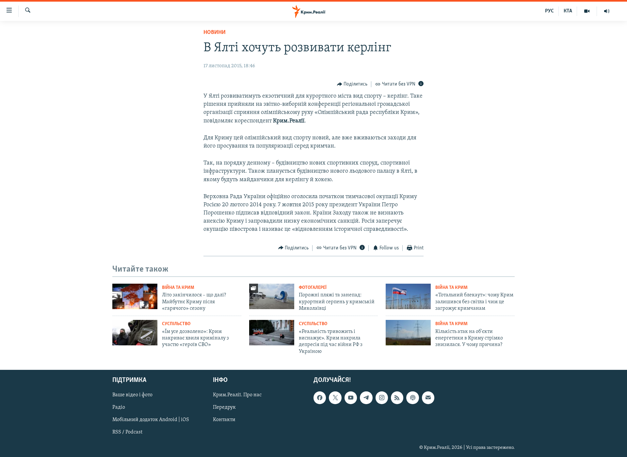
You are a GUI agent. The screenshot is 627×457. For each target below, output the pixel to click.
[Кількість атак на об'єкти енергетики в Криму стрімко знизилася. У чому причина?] (408, 332)
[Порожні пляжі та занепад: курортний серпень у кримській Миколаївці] (271, 296)
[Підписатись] (428, 398)
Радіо (118, 407)
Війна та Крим (178, 287)
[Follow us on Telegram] (366, 398)
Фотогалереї (313, 287)
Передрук (224, 407)
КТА (568, 11)
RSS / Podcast (127, 432)
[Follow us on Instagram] (382, 398)
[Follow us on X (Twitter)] (335, 398)
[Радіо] (607, 11)
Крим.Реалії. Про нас (237, 395)
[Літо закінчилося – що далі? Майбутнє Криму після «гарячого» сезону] (134, 296)
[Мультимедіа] (587, 11)
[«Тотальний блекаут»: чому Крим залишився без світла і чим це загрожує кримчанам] (408, 296)
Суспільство (176, 324)
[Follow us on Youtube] (351, 398)
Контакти (224, 420)
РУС (549, 11)
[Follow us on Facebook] (320, 398)
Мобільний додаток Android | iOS (150, 420)
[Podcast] (412, 398)
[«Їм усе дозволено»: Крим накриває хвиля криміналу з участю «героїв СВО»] (134, 332)
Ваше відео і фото (132, 395)
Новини (214, 33)
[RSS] (397, 398)
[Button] (352, 84)
